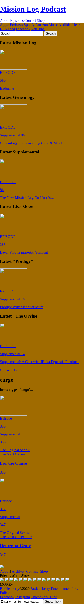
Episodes (17, 21)
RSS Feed (7, 29)
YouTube (38, 29)
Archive (18, 571)
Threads (37, 597)
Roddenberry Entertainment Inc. (54, 589)
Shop (41, 21)
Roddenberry (9, 589)
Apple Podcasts (11, 25)
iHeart (75, 25)
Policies (5, 593)
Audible (64, 25)
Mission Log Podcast (33, 9)
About (4, 21)
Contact (30, 21)
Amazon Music (46, 25)
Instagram (22, 597)
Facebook (23, 29)
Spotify (29, 25)
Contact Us (8, 370)
